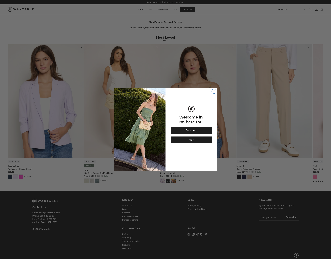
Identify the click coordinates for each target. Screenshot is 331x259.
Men (191, 139)
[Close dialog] (214, 91)
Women (191, 130)
